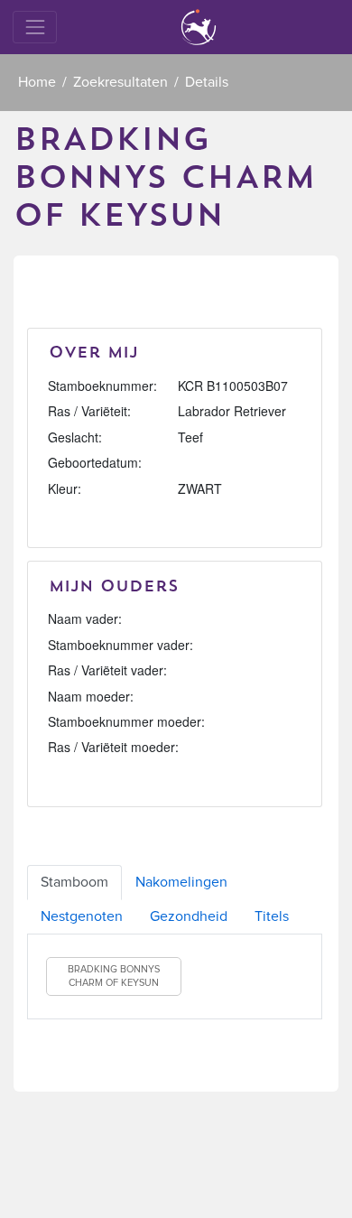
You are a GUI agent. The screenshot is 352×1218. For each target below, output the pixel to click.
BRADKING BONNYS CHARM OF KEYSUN (114, 976)
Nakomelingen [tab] (181, 882)
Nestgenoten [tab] (82, 916)
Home (37, 82)
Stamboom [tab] (74, 882)
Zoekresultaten (120, 82)
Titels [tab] (272, 916)
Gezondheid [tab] (188, 916)
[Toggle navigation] (35, 26)
